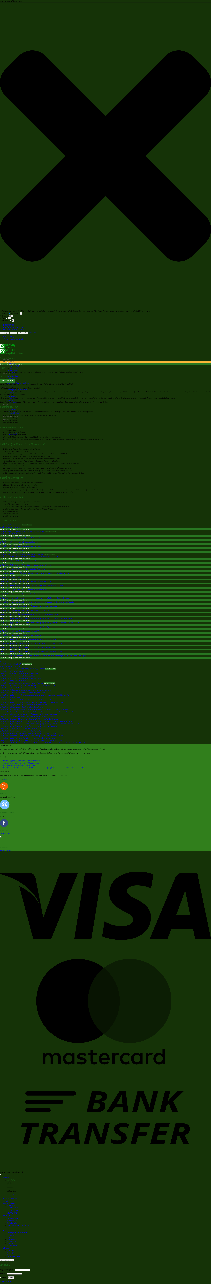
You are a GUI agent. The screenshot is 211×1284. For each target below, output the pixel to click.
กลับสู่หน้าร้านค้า (12, 1195)
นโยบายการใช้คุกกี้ (9, 337)
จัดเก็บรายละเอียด (23, 333)
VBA (8, 1237)
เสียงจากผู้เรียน (11, 409)
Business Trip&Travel (14, 413)
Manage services (9, 326)
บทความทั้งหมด (12, 1246)
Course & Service (9, 361)
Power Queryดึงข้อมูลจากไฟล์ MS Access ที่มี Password (21, 761)
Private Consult (12, 1214)
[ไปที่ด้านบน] (0, 1174)
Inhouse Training (12, 370)
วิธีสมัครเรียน (7, 374)
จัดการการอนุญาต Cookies (7, 1260)
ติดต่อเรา (10, 385)
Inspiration (10, 400)
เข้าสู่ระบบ (10, 1277)
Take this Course (7, 380)
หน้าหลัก (6, 360)
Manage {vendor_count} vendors (14, 327)
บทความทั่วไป (11, 1241)
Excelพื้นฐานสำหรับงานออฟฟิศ (17, 390)
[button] (105, 156)
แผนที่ (5, 779)
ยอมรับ (2, 333)
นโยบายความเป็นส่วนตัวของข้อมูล (14, 339)
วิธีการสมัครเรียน (12, 376)
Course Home (4, 662)
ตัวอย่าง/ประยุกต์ (12, 396)
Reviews (9, 1255)
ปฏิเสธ (7, 333)
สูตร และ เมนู (11, 1235)
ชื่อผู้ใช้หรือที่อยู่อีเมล (7, 1269)
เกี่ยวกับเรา (6, 405)
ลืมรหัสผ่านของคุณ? (6, 1281)
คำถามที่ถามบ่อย (12, 1223)
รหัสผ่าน (3, 1273)
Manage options (8, 324)
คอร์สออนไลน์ (14, 366)
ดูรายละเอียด (14, 333)
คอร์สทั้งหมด (11, 1205)
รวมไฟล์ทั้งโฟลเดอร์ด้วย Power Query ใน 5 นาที (19, 765)
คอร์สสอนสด (14, 368)
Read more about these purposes (14, 329)
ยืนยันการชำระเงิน (12, 378)
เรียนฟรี (5, 1230)
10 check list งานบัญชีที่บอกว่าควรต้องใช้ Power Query (21, 763)
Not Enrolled (4, 362)
